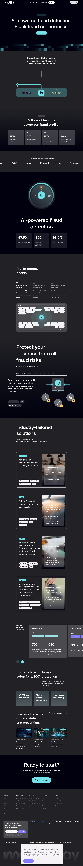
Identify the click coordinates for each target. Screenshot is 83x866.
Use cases (38, 2)
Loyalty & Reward (33, 806)
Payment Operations (34, 798)
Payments (6, 808)
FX (4, 806)
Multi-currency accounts (9, 800)
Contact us (57, 806)
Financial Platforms (20, 803)
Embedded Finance (33, 800)
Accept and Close (28, 861)
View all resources (57, 713)
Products (32, 2)
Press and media (59, 803)
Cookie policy (44, 842)
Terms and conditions (58, 842)
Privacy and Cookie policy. (54, 855)
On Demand (19, 800)
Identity (5, 813)
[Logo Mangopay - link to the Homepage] (9, 2)
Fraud (5, 816)
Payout (5, 811)
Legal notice (31, 842)
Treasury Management (34, 803)
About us (57, 798)
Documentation (45, 806)
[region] (42, 854)
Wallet (5, 798)
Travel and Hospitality (21, 806)
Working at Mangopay (60, 800)
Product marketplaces (21, 798)
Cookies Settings (51, 842)
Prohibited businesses (67, 842)
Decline (38, 861)
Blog (43, 803)
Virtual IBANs (6, 803)
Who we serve (44, 2)
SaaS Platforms (20, 808)
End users (44, 808)
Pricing (43, 798)
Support (44, 800)
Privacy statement (38, 842)
